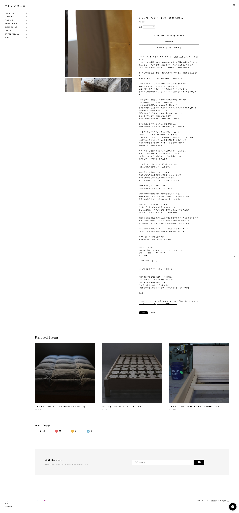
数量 (140, 27)
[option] (98, 43)
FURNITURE (10, 13)
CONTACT (8, 506)
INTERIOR (9, 17)
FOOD (7, 37)
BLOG (7, 504)
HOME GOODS (11, 23)
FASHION (9, 20)
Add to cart (169, 42)
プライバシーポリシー (203, 501)
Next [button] (129, 43)
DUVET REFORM (12, 34)
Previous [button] (67, 43)
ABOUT (7, 501)
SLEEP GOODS (11, 27)
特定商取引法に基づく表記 (219, 501)
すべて (43, 431)
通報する (154, 312)
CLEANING (9, 30)
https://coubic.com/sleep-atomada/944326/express (158, 304)
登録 (199, 462)
